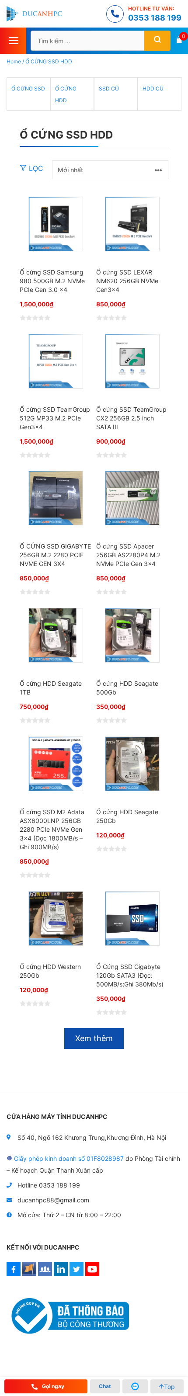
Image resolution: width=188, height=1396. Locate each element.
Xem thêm (94, 1038)
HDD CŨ (153, 88)
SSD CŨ (109, 88)
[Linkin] (61, 1274)
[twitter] (77, 1274)
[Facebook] (14, 1274)
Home (14, 61)
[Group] (45, 1274)
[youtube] (92, 1274)
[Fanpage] (29, 1274)
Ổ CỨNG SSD (28, 88)
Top (169, 1386)
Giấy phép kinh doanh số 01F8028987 (69, 1158)
